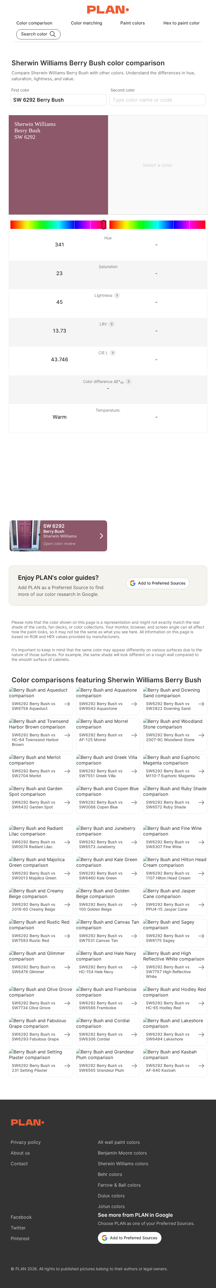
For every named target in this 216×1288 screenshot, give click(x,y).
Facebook (21, 1217)
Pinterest (20, 1238)
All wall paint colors (119, 1142)
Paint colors (132, 23)
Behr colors (110, 1174)
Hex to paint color (181, 23)
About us (20, 1153)
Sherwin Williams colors (123, 1163)
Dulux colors (111, 1195)
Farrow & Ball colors (119, 1185)
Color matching (86, 23)
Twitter (18, 1228)
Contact (19, 1163)
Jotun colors (111, 1206)
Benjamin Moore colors (122, 1153)
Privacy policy (26, 1142)
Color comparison (34, 23)
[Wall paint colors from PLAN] (108, 10)
